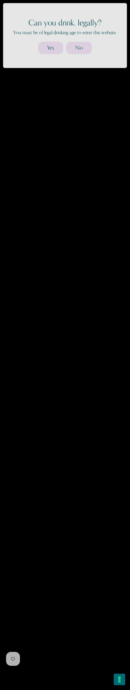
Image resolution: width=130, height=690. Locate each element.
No (79, 47)
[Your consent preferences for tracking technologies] (119, 679)
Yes (50, 47)
